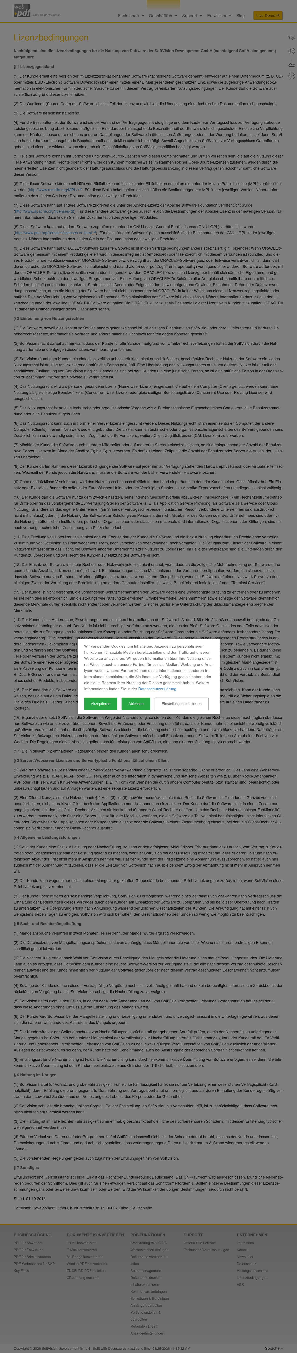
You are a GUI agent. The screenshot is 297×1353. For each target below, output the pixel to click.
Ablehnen (135, 703)
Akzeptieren (100, 703)
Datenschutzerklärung (157, 688)
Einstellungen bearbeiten (182, 703)
